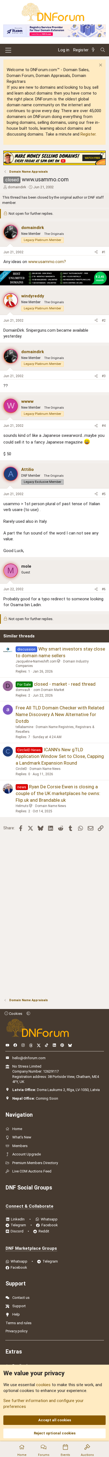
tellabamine (24, 727)
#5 (104, 494)
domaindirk (17, 187)
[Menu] (8, 50)
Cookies (15, 1014)
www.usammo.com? (47, 261)
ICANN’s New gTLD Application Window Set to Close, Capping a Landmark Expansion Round (60, 756)
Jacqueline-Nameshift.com (36, 661)
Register (88, 134)
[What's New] (94, 50)
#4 (104, 426)
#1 (104, 252)
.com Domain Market (48, 690)
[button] (28, 1013)
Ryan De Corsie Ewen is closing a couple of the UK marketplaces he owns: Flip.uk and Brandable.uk (58, 793)
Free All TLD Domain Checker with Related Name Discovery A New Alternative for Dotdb (60, 714)
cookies (43, 1384)
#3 (104, 376)
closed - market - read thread (65, 684)
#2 (104, 320)
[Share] (96, 252)
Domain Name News (45, 769)
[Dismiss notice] (100, 66)
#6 (104, 589)
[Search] (102, 50)
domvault (23, 690)
